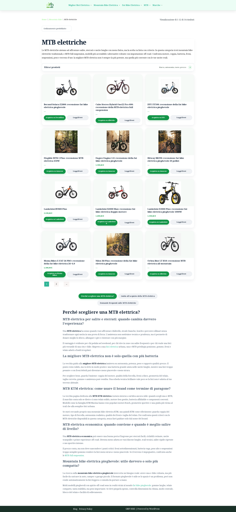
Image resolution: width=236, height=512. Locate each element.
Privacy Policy (85, 509)
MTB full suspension (74, 455)
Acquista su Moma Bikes (54, 274)
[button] (91, 5)
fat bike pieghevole (142, 485)
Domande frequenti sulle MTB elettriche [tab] (118, 303)
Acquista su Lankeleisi (55, 219)
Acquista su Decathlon (55, 117)
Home (44, 19)
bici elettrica (112, 347)
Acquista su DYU (158, 117)
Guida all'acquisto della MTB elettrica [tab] (138, 296)
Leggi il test (77, 117)
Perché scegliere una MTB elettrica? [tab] (97, 296)
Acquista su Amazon (54, 171)
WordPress (154, 509)
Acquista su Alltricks (106, 120)
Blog (75, 509)
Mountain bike (55, 19)
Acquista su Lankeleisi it (106, 222)
